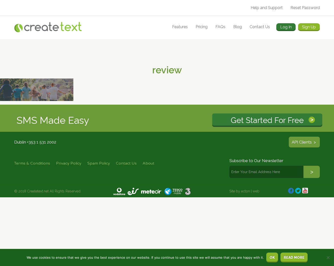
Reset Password (305, 7)
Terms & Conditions (32, 163)
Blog (237, 26)
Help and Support (267, 7)
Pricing (202, 26)
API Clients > (304, 142)
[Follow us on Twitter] (298, 191)
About (148, 163)
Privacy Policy (68, 163)
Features (180, 26)
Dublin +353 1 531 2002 (35, 142)
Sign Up (309, 27)
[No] (327, 257)
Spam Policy (98, 163)
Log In (286, 27)
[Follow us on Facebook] (291, 191)
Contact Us (260, 26)
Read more (294, 257)
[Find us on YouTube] (305, 191)
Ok (272, 257)
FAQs (220, 26)
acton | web (250, 191)
